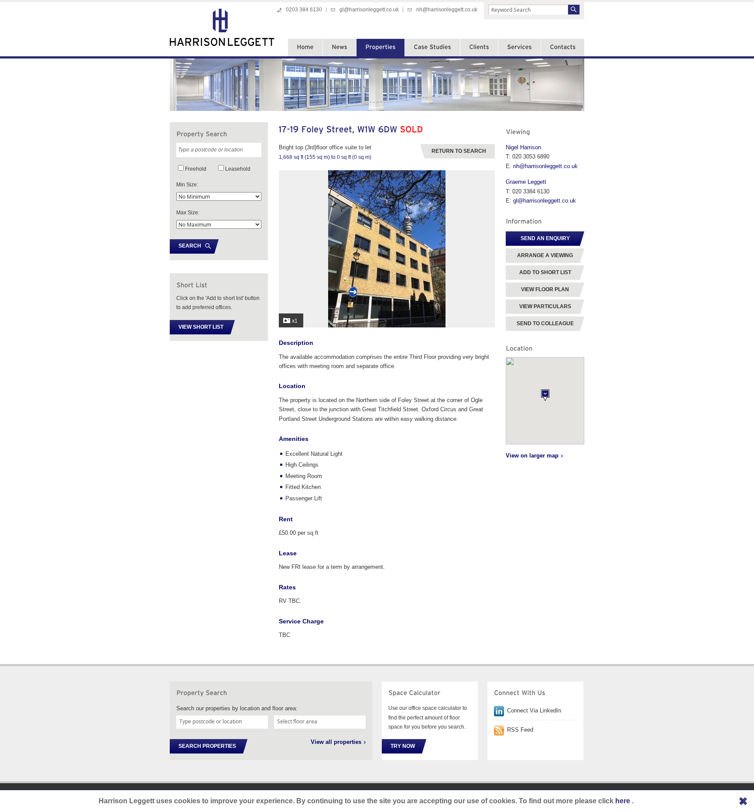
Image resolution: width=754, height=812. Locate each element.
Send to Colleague (545, 323)
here (623, 801)
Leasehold (237, 169)
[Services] (519, 47)
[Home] (305, 47)
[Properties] (380, 47)
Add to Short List (545, 272)
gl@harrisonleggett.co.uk (369, 10)
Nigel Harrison (523, 147)
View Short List (200, 327)
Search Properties (207, 746)
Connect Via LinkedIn (534, 710)
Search (189, 246)
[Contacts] (562, 47)
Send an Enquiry (545, 238)
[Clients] (479, 47)
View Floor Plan (545, 289)
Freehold (195, 169)
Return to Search (459, 151)
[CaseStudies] (432, 47)
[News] (339, 47)
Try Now (403, 746)
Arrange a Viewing (545, 255)
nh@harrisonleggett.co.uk (446, 10)
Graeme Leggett (526, 182)
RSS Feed (520, 729)
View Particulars (545, 306)
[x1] (387, 325)
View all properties (336, 742)
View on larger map (532, 455)
